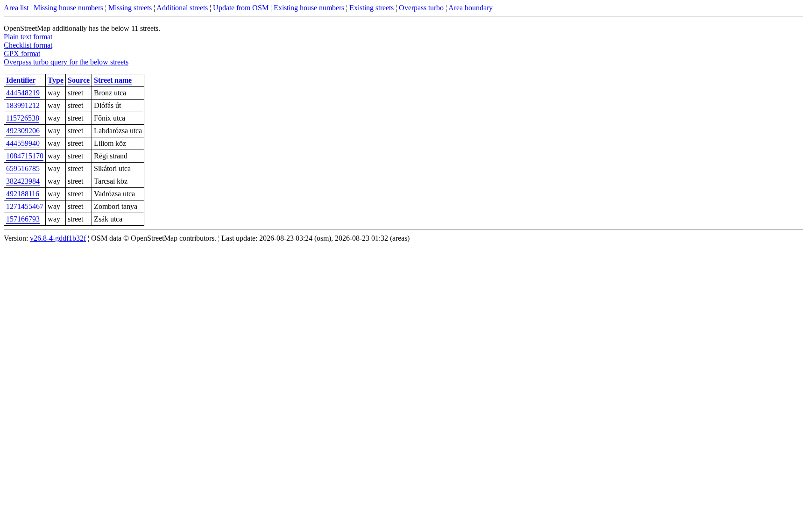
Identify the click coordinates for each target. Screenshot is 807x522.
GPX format (22, 53)
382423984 (23, 181)
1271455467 (24, 206)
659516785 (23, 168)
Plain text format (28, 37)
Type (56, 80)
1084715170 (24, 156)
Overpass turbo (421, 8)
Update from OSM (241, 8)
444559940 (23, 143)
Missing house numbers (68, 8)
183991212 (23, 105)
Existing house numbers (309, 8)
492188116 (22, 194)
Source (79, 80)
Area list (16, 8)
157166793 (23, 219)
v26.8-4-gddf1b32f (58, 238)
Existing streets (371, 8)
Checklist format (28, 45)
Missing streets (130, 8)
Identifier (20, 80)
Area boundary (470, 8)
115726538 (22, 118)
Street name (113, 80)
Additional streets (182, 8)
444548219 (23, 93)
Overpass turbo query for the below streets (66, 62)
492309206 (23, 131)
